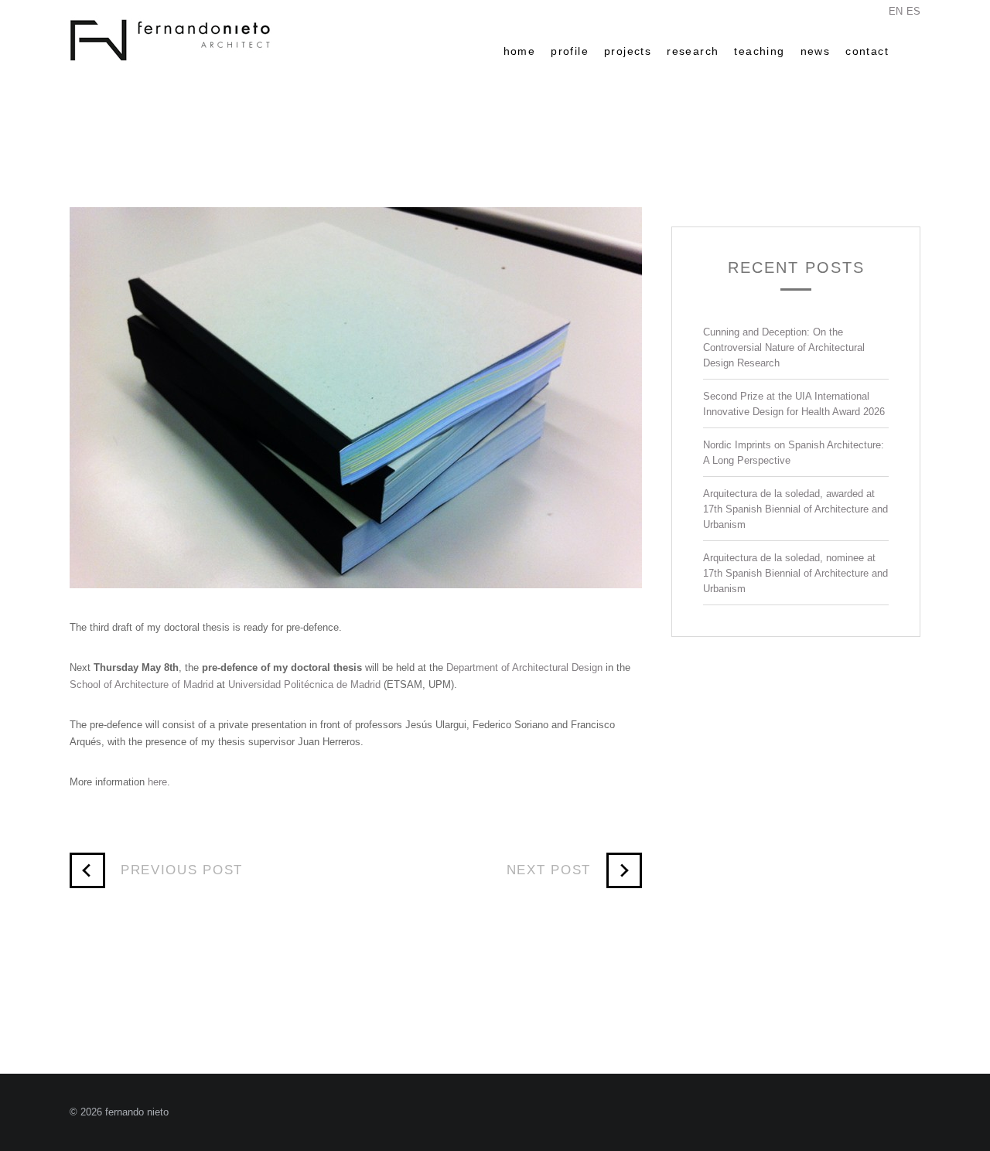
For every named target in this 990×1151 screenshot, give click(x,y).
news (816, 51)
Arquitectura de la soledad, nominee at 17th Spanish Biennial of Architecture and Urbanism (795, 573)
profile (570, 51)
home (520, 51)
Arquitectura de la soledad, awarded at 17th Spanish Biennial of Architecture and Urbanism (795, 509)
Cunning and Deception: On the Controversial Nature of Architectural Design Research (784, 347)
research (693, 51)
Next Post (549, 870)
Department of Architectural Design (524, 667)
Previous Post (182, 870)
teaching (759, 51)
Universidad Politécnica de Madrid (304, 684)
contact (867, 51)
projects (627, 51)
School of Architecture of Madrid (141, 684)
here (157, 782)
